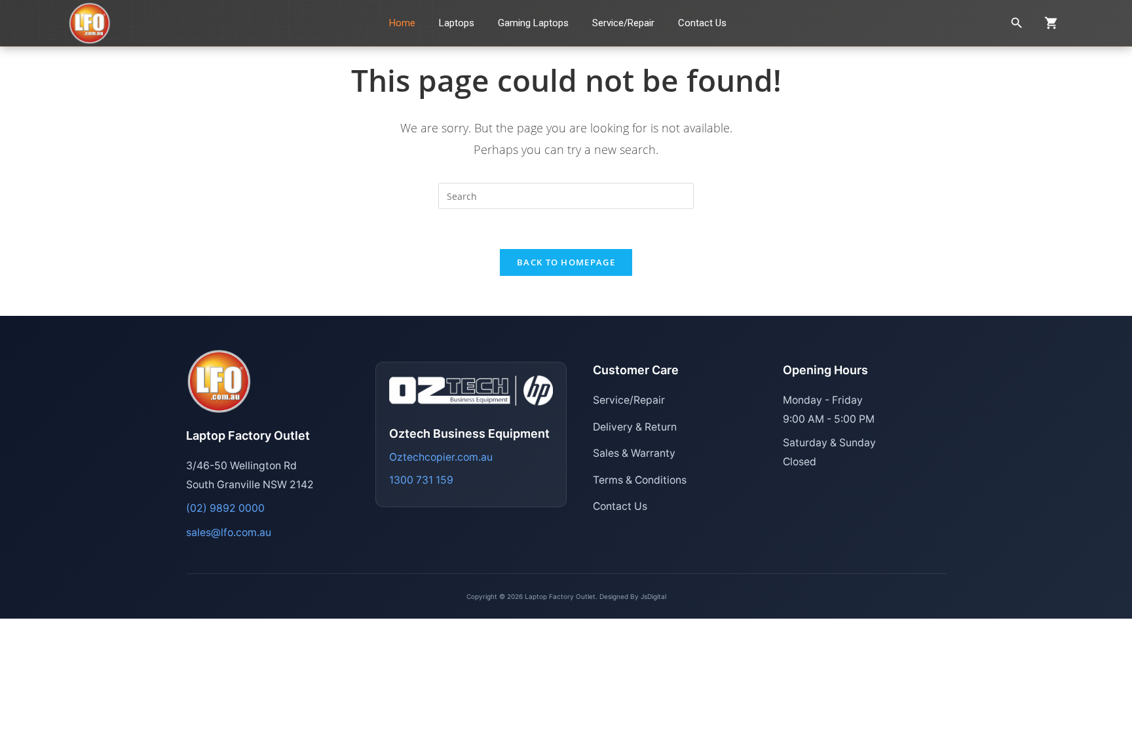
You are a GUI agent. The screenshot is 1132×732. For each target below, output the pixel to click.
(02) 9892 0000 (225, 508)
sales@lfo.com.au (228, 532)
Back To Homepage (566, 262)
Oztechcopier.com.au (441, 457)
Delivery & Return (635, 427)
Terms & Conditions (640, 480)
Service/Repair (629, 400)
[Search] (1016, 22)
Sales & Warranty (634, 453)
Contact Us (620, 506)
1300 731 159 (421, 480)
